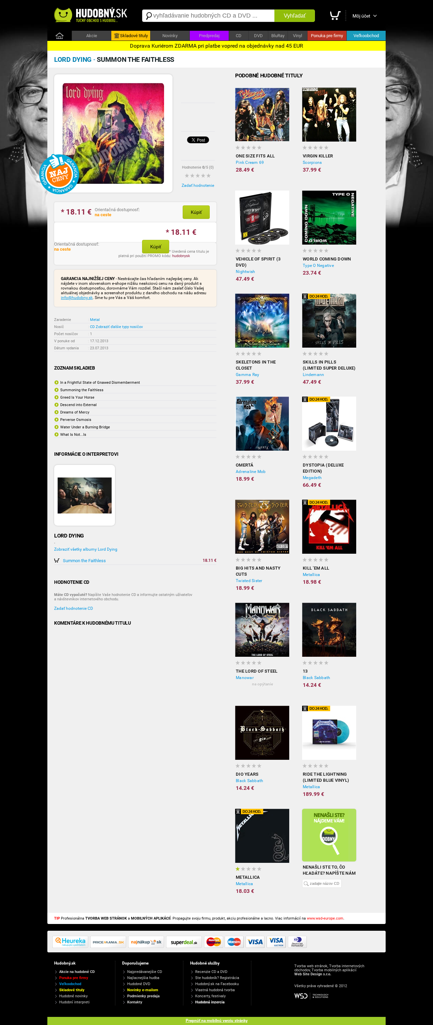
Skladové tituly (134, 35)
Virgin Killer (318, 155)
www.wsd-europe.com (325, 918)
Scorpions (312, 162)
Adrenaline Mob (251, 471)
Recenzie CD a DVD (211, 972)
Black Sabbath (316, 677)
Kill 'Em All (316, 568)
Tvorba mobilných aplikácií (334, 970)
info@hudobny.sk (77, 297)
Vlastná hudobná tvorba (215, 990)
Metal (95, 320)
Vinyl (297, 35)
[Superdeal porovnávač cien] (185, 946)
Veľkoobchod (366, 35)
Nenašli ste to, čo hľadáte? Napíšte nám (329, 870)
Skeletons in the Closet (256, 365)
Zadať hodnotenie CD (73, 608)
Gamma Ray (247, 374)
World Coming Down (327, 258)
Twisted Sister (249, 580)
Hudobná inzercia (210, 1002)
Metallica (311, 574)
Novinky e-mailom (142, 990)
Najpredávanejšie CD (144, 972)
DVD (258, 35)
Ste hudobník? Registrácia (217, 978)
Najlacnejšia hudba (143, 978)
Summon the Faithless (84, 560)
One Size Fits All (255, 155)
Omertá (245, 465)
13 (305, 671)
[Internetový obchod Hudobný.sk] (91, 16)
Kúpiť (196, 212)
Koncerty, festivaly (210, 996)
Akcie (91, 35)
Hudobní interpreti (74, 1002)
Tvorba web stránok (310, 966)
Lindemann (313, 374)
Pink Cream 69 (250, 162)
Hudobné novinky (73, 996)
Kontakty (134, 1002)
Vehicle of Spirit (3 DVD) (258, 262)
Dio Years (247, 774)
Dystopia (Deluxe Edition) (323, 468)
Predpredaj (209, 35)
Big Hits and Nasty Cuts (258, 571)
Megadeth (312, 477)
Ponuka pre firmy (327, 35)
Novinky (170, 35)
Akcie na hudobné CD (77, 972)
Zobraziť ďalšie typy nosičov (119, 327)
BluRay (277, 35)
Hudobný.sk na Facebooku (217, 984)
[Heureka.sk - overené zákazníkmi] (71, 946)
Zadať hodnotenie (198, 185)
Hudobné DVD (138, 984)
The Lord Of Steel (256, 671)
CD (239, 35)
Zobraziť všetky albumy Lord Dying (85, 549)
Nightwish (245, 271)
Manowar (245, 677)
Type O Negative (318, 265)
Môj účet (361, 16)
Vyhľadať (295, 16)
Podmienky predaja (143, 996)
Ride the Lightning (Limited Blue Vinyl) (326, 777)
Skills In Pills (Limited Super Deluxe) (329, 365)
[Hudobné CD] (109, 946)
